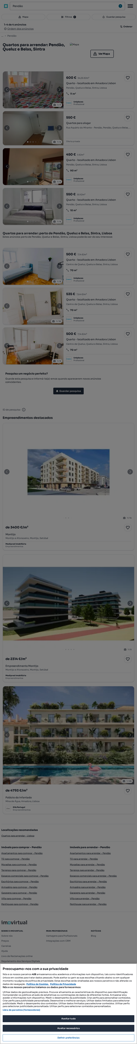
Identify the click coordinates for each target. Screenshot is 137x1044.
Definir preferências (68, 1037)
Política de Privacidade (63, 984)
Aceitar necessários (68, 1028)
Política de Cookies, (37, 984)
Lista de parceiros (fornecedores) (21, 1010)
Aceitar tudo (68, 1018)
